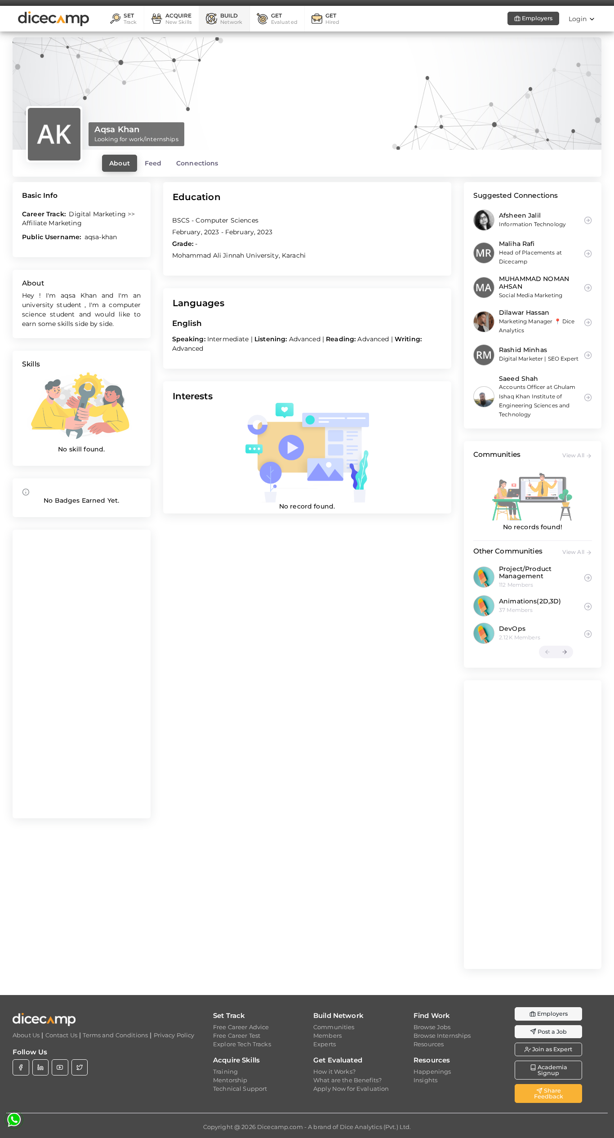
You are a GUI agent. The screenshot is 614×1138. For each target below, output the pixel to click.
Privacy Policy (174, 1035)
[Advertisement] (81, 674)
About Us (26, 1035)
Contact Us (61, 1035)
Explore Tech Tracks (242, 1044)
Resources (429, 1044)
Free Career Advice (241, 1027)
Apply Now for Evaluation (351, 1088)
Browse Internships (442, 1035)
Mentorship (230, 1080)
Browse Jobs (432, 1027)
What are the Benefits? (347, 1080)
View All (574, 455)
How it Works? (334, 1071)
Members (327, 1035)
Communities (334, 1027)
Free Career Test (236, 1035)
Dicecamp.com (280, 1126)
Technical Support (240, 1088)
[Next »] (564, 652)
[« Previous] (547, 652)
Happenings (432, 1071)
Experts (324, 1044)
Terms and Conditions (115, 1035)
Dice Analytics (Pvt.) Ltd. (375, 1126)
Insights (425, 1080)
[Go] (588, 576)
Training (225, 1071)
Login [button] (579, 19)
